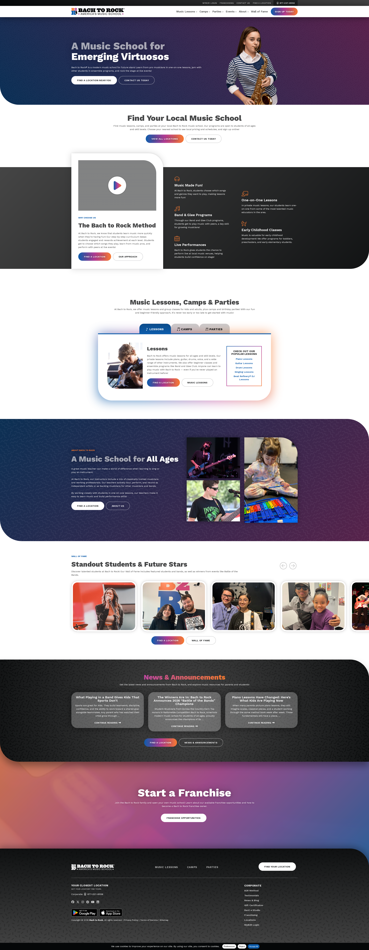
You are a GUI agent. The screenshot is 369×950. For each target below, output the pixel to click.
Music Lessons (185, 11)
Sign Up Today (284, 11)
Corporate (252, 885)
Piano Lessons (244, 359)
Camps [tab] (186, 329)
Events (230, 11)
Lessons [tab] (156, 329)
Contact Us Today (136, 80)
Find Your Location (277, 866)
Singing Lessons (244, 372)
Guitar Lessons (244, 363)
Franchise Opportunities (183, 818)
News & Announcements (200, 742)
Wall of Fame (259, 11)
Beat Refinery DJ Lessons (244, 378)
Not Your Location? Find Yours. (86, 889)
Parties (216, 11)
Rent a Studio (252, 910)
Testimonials (251, 895)
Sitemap (164, 920)
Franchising (227, 3)
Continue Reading (105, 722)
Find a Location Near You (94, 80)
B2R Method (251, 890)
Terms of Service (149, 920)
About (242, 11)
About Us (118, 506)
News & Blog (251, 900)
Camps (203, 11)
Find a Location (262, 3)
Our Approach (128, 256)
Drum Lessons (244, 367)
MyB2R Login (210, 3)
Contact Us (243, 3)
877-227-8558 (287, 3)
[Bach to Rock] (98, 11)
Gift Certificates (253, 905)
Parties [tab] (216, 329)
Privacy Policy (131, 920)
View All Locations (164, 138)
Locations (250, 920)
